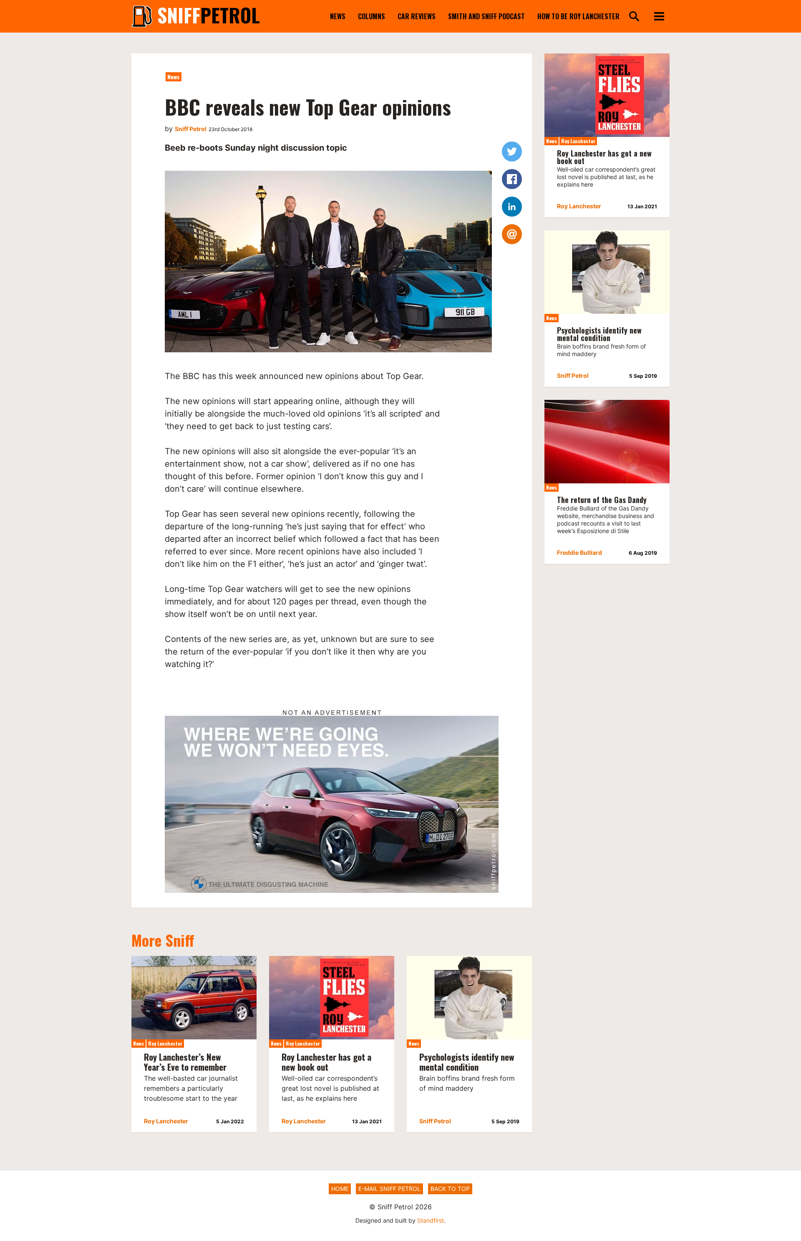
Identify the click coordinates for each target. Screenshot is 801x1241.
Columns (371, 16)
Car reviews (417, 16)
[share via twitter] (512, 152)
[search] (634, 17)
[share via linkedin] (512, 207)
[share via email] (512, 234)
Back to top (450, 1188)
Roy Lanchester (165, 1043)
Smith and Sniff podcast (486, 16)
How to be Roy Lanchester (578, 16)
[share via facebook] (512, 179)
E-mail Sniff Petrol (389, 1188)
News (337, 16)
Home (339, 1188)
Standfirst (430, 1220)
